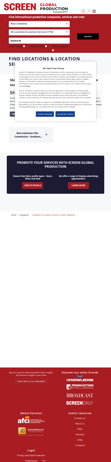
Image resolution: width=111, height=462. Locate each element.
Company (80, 445)
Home (13, 215)
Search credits (37, 46)
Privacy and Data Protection (31, 455)
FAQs (79, 429)
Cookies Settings (44, 114)
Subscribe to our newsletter (31, 381)
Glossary (80, 434)
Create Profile (32, 185)
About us (79, 423)
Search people (16, 46)
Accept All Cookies (65, 114)
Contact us (79, 418)
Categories (24, 215)
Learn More (78, 185)
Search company (60, 46)
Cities (80, 439)
